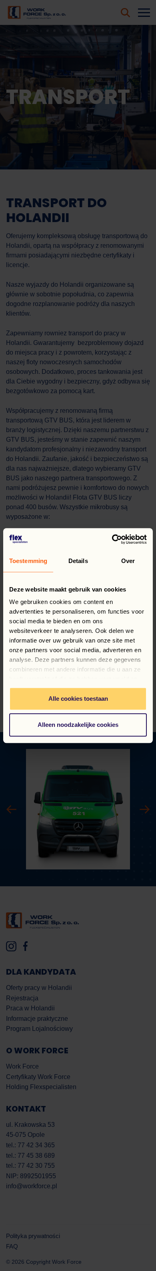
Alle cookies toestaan (78, 698)
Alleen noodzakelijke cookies (78, 724)
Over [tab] (128, 560)
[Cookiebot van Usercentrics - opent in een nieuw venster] (112, 539)
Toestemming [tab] (28, 560)
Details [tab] (78, 560)
